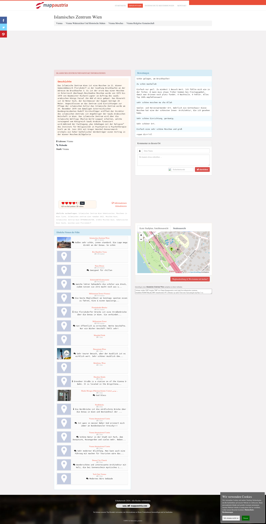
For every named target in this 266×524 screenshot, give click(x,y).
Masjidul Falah (99, 335)
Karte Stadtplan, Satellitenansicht (154, 228)
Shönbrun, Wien (99, 363)
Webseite (62, 145)
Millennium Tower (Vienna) (99, 293)
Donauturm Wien (99, 349)
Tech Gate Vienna (99, 474)
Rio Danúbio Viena (99, 252)
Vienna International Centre (99, 418)
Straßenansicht (179, 228)
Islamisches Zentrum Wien (99, 238)
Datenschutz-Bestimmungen (159, 5)
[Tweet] (3, 27)
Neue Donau (99, 266)
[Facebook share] (3, 20)
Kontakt (181, 5)
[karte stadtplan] (52, 5)
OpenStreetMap (195, 272)
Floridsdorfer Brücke (99, 307)
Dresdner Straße (99, 377)
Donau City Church (99, 460)
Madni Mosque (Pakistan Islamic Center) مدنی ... (99, 391)
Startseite (120, 5)
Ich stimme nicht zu (231, 518)
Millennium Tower (100, 321)
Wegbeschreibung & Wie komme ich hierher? (190, 279)
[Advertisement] (133, 50)
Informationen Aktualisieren (120, 204)
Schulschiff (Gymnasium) (99, 279)
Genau (245, 518)
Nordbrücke (99, 404)
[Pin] (3, 34)
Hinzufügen (135, 5)
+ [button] (141, 235)
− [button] (141, 239)
